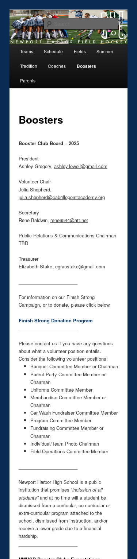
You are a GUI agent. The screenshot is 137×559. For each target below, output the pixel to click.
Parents (27, 80)
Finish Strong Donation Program (56, 320)
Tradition (28, 66)
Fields (80, 51)
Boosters (86, 66)
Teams (26, 51)
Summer (104, 51)
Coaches (57, 66)
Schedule (53, 51)
